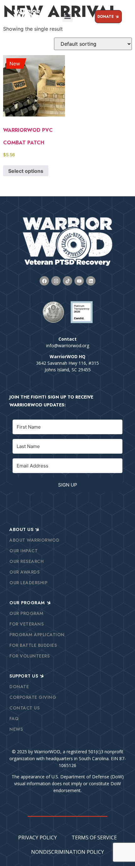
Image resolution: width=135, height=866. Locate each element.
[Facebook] (44, 281)
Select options (25, 171)
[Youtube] (79, 281)
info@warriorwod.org (67, 345)
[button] (67, 17)
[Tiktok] (67, 281)
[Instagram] (56, 281)
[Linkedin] (90, 281)
